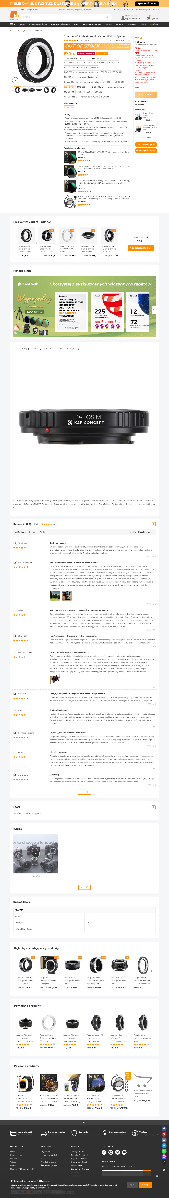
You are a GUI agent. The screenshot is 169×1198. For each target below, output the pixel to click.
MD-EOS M (69, 92)
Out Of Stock (146, 94)
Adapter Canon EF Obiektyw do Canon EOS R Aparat (25, 981)
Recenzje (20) (40, 348)
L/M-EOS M (107, 82)
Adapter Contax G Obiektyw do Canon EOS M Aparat (88, 249)
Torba (76, 24)
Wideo (60, 348)
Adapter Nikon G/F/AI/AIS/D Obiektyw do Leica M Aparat (119, 1038)
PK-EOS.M (104, 97)
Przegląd (25, 348)
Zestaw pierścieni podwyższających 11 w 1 (150, 127)
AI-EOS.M (81, 62)
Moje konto (45, 1152)
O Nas (12, 1152)
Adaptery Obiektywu (60, 24)
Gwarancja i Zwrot (79, 1162)
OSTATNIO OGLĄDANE (123, 10)
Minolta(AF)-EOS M (84, 92)
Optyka (108, 24)
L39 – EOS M (69, 87)
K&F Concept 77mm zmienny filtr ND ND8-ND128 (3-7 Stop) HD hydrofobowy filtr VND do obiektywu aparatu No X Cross (104, 183)
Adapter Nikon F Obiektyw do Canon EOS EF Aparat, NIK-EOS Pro (142, 981)
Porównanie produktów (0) (147, 10)
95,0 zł (149, 132)
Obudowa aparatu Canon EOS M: (82, 58)
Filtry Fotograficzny (38, 24)
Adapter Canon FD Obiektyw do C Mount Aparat (95, 1038)
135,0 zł (149, 120)
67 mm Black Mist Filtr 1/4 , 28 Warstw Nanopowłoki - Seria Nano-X (103, 153)
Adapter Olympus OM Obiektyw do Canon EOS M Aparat (25, 1038)
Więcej (143, 24)
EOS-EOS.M (106, 72)
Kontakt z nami (17, 1155)
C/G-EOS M (102, 62)
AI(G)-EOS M (69, 62)
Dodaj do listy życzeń (146, 144)
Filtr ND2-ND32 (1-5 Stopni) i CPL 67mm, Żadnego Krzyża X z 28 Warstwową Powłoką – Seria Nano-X (103, 168)
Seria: (71, 103)
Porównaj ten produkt (146, 151)
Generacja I (69, 107)
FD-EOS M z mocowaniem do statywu (80, 77)
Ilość (137, 88)
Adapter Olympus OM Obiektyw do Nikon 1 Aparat (71, 1038)
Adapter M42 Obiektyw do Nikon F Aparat (72, 981)
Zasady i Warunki (78, 1152)
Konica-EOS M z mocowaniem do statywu (82, 82)
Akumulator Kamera (92, 24)
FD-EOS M (117, 72)
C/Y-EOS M (114, 62)
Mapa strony (15, 1159)
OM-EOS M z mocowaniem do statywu (81, 97)
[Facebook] (104, 1152)
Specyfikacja (73, 348)
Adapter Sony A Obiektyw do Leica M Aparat (143, 1038)
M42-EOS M (82, 87)
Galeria (13, 1165)
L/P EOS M (119, 82)
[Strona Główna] (14, 15)
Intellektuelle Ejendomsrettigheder (80, 1167)
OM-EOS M (99, 92)
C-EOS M (91, 62)
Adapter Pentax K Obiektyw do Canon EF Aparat (67, 249)
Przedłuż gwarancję (49, 1162)
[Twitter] (117, 1152)
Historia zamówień (49, 1155)
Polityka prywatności (39, 1188)
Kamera (119, 24)
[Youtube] (124, 1152)
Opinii (85, 40)
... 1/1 (85, 887)
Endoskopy (132, 24)
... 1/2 (85, 792)
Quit (132, 1185)
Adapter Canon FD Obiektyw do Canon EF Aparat (109, 249)
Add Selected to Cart (140, 248)
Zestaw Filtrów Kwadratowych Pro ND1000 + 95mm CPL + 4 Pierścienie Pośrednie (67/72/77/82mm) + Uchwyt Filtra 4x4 (104, 198)
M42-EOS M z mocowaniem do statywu (107, 87)
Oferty (155, 24)
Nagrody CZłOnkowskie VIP (22, 1169)
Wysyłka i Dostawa (79, 1159)
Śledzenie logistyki (49, 1165)
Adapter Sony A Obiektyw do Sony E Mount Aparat (95, 981)
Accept (145, 1185)
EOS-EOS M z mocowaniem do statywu (81, 72)
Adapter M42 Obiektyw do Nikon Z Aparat (119, 981)
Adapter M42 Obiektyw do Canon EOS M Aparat (46, 249)
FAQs (52, 348)
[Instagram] (110, 1152)
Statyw (22, 24)
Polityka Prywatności (80, 1155)
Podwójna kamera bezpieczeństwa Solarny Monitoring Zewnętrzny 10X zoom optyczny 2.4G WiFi (72, 1099)
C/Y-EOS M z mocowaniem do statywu (81, 67)
